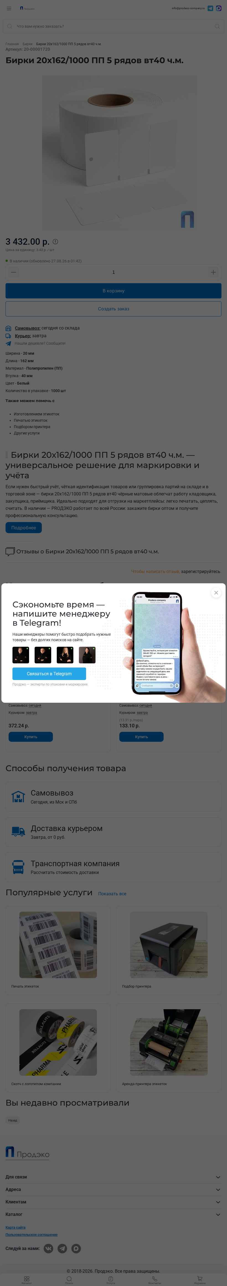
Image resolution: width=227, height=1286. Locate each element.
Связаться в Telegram (49, 673)
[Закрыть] (216, 593)
